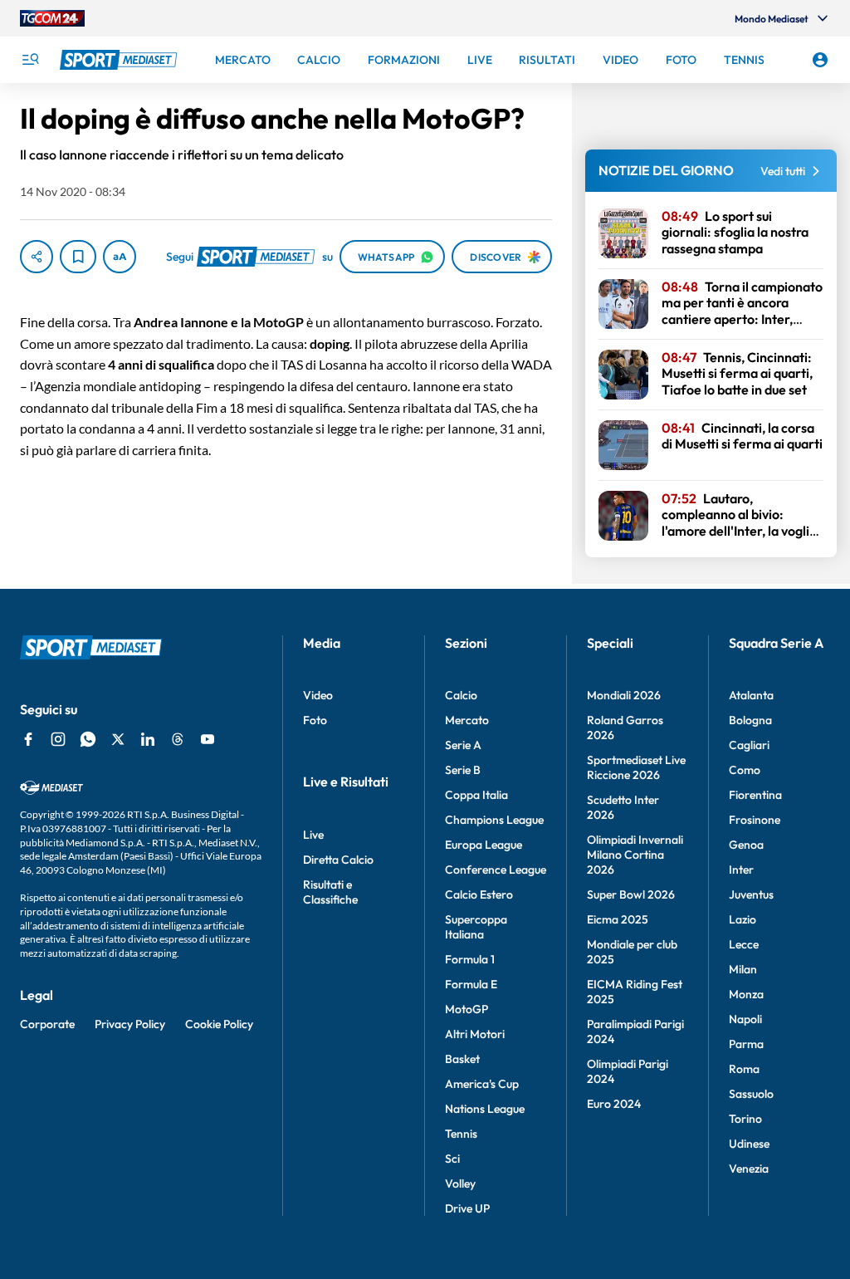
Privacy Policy (130, 1024)
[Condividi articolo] (36, 256)
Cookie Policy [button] (219, 1024)
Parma (746, 1043)
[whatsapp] (88, 739)
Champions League (494, 819)
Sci (452, 1158)
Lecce (744, 944)
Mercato (467, 720)
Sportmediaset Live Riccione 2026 (636, 767)
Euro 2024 (614, 1103)
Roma (744, 1068)
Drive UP (467, 1208)
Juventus (751, 894)
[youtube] (207, 739)
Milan (743, 969)
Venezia (749, 1168)
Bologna (750, 720)
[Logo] (120, 60)
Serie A (463, 745)
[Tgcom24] (52, 18)
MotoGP (466, 1009)
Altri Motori (475, 1034)
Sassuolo (751, 1093)
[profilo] (820, 60)
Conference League (495, 869)
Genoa (746, 844)
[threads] (177, 739)
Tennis (461, 1133)
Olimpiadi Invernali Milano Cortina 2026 (635, 854)
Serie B (463, 769)
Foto (315, 720)
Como (744, 769)
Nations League (485, 1108)
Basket (462, 1058)
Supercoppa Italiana (476, 927)
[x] (118, 739)
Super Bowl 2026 (631, 894)
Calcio (461, 695)
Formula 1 (470, 959)
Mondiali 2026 (624, 695)
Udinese (749, 1143)
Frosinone (754, 819)
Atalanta (751, 695)
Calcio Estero (479, 894)
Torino (745, 1118)
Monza (746, 994)
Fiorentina (755, 794)
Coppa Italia (476, 794)
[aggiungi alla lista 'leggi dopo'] (78, 256)
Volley (460, 1183)
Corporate (47, 1024)
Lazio (742, 919)
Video (318, 695)
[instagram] (58, 739)
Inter (741, 869)
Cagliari (749, 745)
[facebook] (28, 739)
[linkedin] (147, 739)
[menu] (30, 60)
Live (313, 834)
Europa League (483, 844)
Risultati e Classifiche (330, 892)
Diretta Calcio (338, 859)
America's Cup (482, 1083)
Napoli (745, 1019)
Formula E (471, 984)
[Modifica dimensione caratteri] (119, 256)
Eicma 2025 (617, 919)
